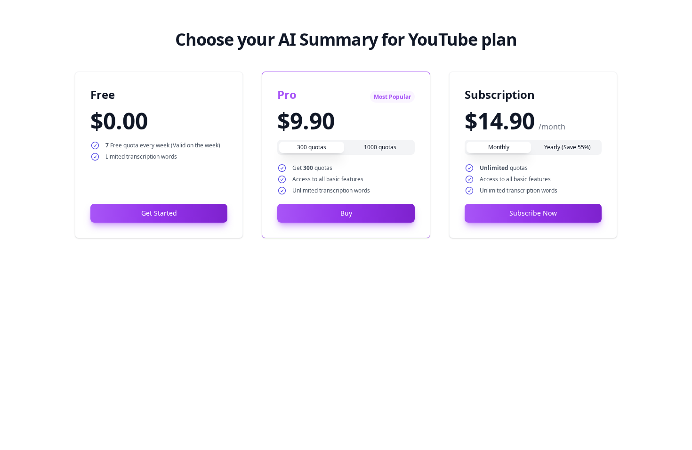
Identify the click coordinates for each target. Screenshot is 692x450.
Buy (346, 213)
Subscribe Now (533, 213)
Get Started (159, 213)
